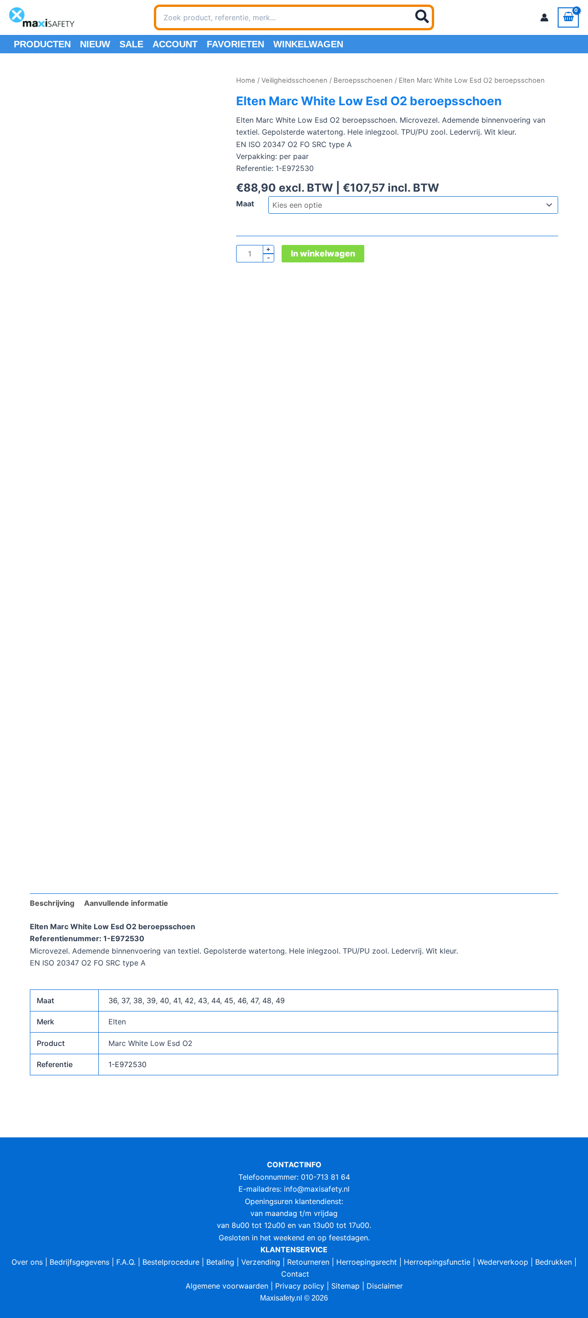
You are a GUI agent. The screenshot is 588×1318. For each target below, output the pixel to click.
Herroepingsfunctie (437, 1262)
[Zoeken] (422, 17)
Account (175, 44)
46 (241, 1000)
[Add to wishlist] (44, 88)
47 (254, 1000)
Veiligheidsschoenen (294, 80)
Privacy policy (299, 1285)
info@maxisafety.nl (317, 1188)
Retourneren (308, 1262)
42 (189, 1000)
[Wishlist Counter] (446, 17)
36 (112, 1000)
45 (228, 1000)
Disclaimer (385, 1285)
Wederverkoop (502, 1262)
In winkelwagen (323, 253)
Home (245, 80)
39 (151, 1000)
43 (202, 1000)
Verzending (260, 1262)
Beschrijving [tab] (52, 903)
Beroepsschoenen (363, 80)
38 (137, 1000)
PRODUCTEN (42, 44)
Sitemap (345, 1285)
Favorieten (235, 44)
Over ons (27, 1262)
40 (164, 1000)
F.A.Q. (126, 1262)
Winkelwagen (308, 44)
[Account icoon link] (544, 17)
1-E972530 (127, 1064)
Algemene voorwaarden (227, 1285)
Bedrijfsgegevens (79, 1262)
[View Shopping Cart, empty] (568, 17)
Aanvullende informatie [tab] (126, 903)
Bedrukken (553, 1262)
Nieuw (95, 44)
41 (177, 1000)
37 (125, 1000)
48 (266, 1000)
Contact (295, 1273)
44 (215, 1000)
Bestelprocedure (170, 1262)
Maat (245, 203)
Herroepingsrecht (366, 1262)
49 (280, 1000)
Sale (131, 44)
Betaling (220, 1262)
